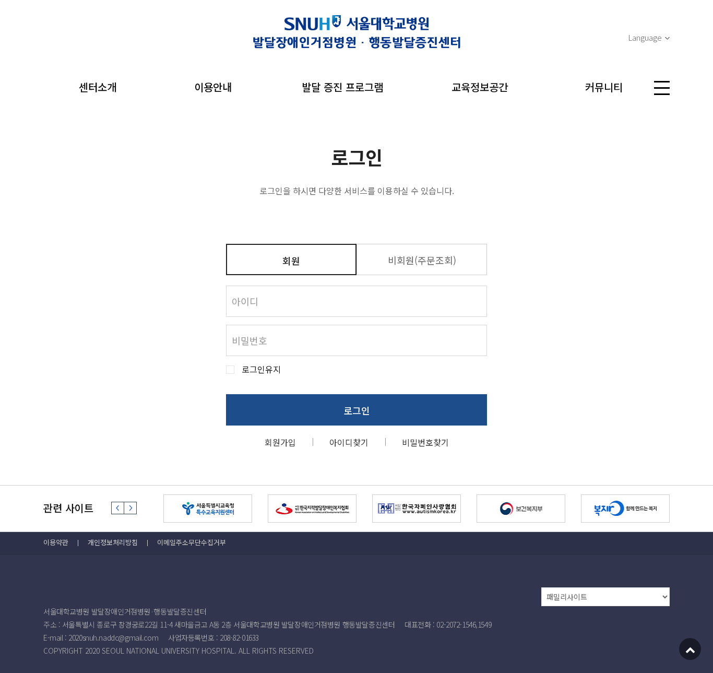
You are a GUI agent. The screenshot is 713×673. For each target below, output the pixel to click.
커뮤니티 (604, 87)
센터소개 (97, 87)
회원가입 (280, 442)
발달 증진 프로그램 (342, 87)
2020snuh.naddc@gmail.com (113, 637)
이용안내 (213, 87)
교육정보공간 (479, 87)
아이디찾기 (349, 442)
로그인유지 (261, 369)
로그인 (356, 410)
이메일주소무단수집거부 (191, 542)
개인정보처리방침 (113, 542)
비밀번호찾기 (425, 442)
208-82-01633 (239, 637)
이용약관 (55, 542)
